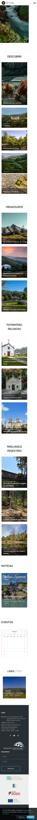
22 (24, 648)
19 (14, 648)
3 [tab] (18, 39)
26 (14, 651)
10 (7, 645)
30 (4, 654)
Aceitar (30, 817)
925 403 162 (10, 722)
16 (4, 648)
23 (4, 651)
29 (24, 651)
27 (17, 651)
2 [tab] (14, 39)
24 (7, 651)
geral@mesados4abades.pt (12, 725)
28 (21, 651)
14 (21, 645)
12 (14, 645)
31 (7, 654)
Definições (21, 817)
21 (21, 648)
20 (17, 648)
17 (7, 648)
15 (24, 645)
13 (17, 645)
